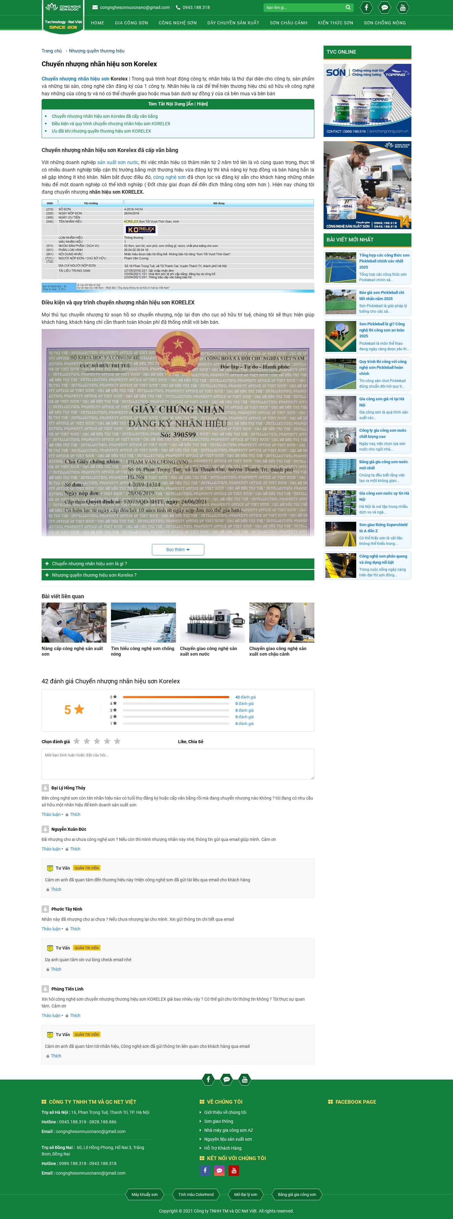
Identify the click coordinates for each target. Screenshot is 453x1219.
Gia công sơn (131, 22)
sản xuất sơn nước (117, 162)
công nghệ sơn (169, 177)
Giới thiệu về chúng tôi (225, 1112)
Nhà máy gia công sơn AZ (228, 1130)
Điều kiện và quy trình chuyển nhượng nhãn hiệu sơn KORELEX (111, 123)
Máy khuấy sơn (145, 1194)
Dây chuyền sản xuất (233, 22)
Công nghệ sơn (178, 22)
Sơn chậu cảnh (289, 22)
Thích (75, 814)
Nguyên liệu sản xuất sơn (228, 1139)
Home (97, 22)
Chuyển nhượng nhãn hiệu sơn (75, 79)
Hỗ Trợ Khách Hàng (223, 1148)
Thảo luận (51, 814)
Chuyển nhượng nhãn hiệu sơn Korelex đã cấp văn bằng (105, 116)
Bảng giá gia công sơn (297, 1194)
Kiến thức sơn (335, 22)
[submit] (349, 7)
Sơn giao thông (218, 1121)
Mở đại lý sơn (245, 1194)
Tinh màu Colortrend (196, 1194)
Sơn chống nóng (385, 22)
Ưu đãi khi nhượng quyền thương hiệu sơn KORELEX (101, 131)
